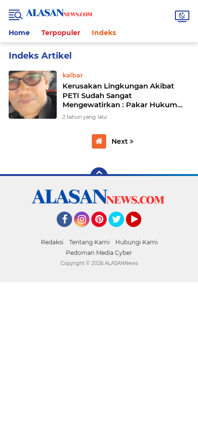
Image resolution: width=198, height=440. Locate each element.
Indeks (104, 32)
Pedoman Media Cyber (99, 252)
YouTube (140, 231)
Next (120, 141)
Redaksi (52, 242)
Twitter (121, 231)
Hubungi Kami (136, 242)
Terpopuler (60, 32)
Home (19, 32)
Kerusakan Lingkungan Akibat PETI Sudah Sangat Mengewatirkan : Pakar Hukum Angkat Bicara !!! (119, 95)
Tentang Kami (89, 242)
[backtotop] (99, 176)
